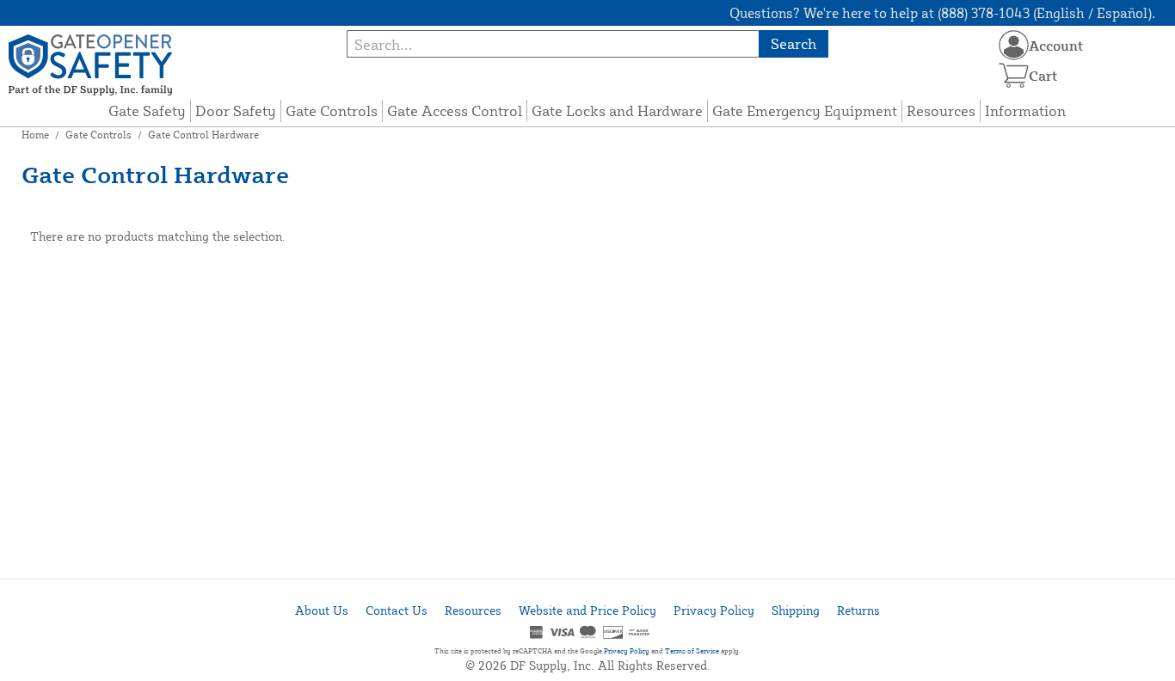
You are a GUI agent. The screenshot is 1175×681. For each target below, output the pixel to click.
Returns (858, 610)
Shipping (796, 610)
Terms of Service (692, 651)
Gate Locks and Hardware (617, 110)
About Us (321, 610)
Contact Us (397, 610)
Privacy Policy (714, 610)
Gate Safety (147, 110)
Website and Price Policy (587, 610)
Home (35, 134)
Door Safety (235, 110)
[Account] (1014, 45)
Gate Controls (332, 110)
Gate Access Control (454, 110)
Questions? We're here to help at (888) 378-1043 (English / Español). (942, 12)
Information (1025, 110)
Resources (941, 110)
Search (793, 43)
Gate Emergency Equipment (804, 110)
